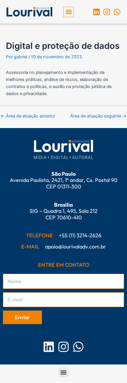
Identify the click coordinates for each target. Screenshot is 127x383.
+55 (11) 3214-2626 (80, 235)
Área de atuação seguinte (98, 116)
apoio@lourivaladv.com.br (75, 246)
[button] (69, 12)
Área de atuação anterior (28, 116)
